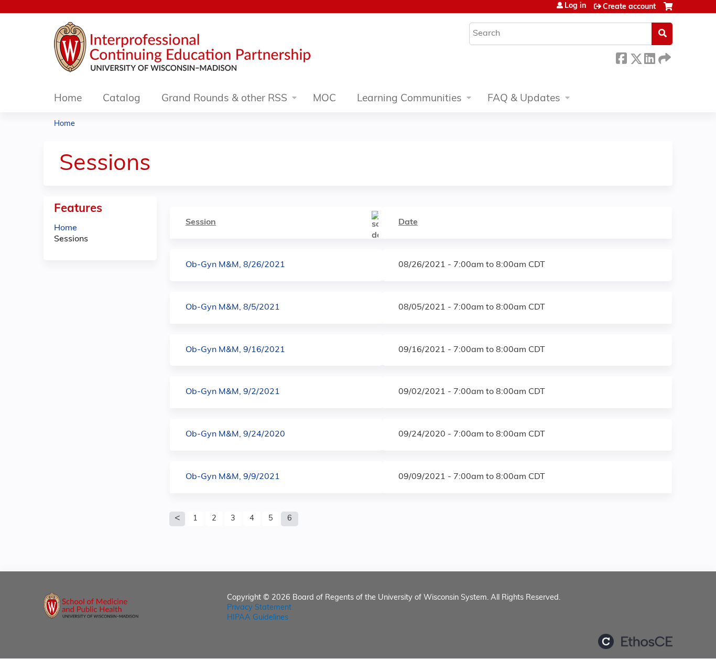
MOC (324, 99)
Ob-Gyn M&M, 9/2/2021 (233, 392)
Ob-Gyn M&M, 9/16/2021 (235, 350)
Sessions (71, 239)
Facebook (621, 56)
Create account (629, 7)
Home (68, 99)
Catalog (121, 99)
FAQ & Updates (523, 99)
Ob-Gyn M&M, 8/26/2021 (235, 265)
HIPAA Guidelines (257, 618)
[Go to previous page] (177, 519)
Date (408, 222)
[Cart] (668, 11)
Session (201, 222)
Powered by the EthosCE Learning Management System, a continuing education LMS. (635, 641)
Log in (575, 6)
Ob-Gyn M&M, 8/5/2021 (233, 307)
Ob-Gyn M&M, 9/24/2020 (235, 434)
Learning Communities (409, 99)
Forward (663, 56)
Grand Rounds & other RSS (224, 99)
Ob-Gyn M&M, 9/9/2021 (233, 477)
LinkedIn (649, 56)
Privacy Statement (259, 608)
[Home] (214, 50)
